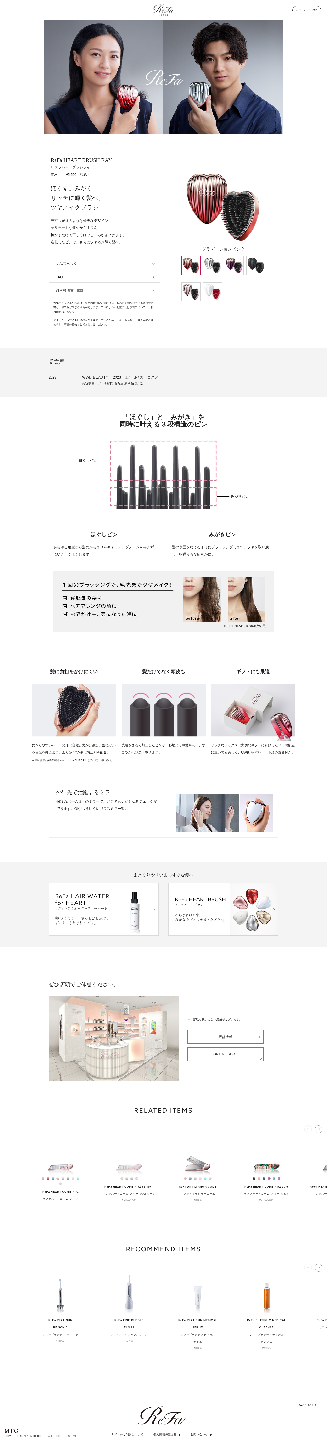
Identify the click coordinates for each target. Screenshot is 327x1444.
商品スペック (66, 264)
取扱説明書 (69, 291)
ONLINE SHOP (225, 1054)
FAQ (59, 277)
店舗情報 (225, 1037)
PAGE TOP (306, 1405)
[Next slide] (318, 1129)
